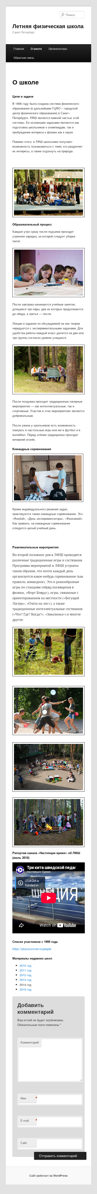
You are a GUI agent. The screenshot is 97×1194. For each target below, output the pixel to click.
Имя (28, 1098)
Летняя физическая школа (47, 26)
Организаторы (57, 48)
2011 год (25, 970)
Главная (19, 48)
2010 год (25, 965)
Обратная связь (24, 57)
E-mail (28, 1120)
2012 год (25, 975)
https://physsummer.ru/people (31, 949)
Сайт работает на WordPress (48, 1175)
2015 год (25, 989)
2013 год (25, 980)
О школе (36, 49)
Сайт (24, 1143)
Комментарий (30, 1042)
